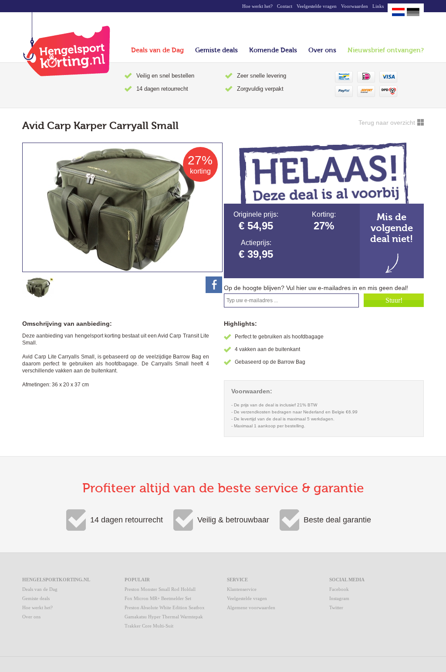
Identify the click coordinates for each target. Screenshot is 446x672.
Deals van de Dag (157, 50)
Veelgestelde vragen (317, 6)
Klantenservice (242, 589)
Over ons (322, 50)
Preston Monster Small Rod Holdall (160, 589)
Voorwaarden (354, 6)
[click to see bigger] (38, 286)
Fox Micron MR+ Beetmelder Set (158, 598)
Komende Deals (273, 50)
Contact (284, 6)
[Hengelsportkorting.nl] (66, 44)
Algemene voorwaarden (251, 607)
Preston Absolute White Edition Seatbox (165, 607)
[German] (413, 12)
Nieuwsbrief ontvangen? (386, 50)
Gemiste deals (216, 50)
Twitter (336, 607)
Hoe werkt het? (257, 6)
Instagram (339, 598)
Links (378, 6)
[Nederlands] (398, 12)
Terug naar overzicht (386, 122)
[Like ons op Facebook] (214, 284)
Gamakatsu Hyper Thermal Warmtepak (164, 616)
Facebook (339, 589)
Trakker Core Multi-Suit (149, 625)
